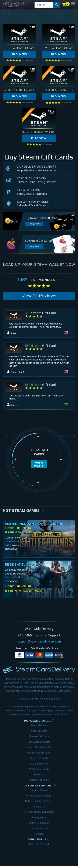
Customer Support (39, 790)
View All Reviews (39, 296)
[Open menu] (73, 3)
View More (39, 464)
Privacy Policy (39, 817)
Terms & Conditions (39, 823)
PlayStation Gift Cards (39, 742)
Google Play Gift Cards (39, 752)
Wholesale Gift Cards (39, 844)
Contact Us (39, 806)
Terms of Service (39, 828)
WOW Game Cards (39, 769)
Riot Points (39, 774)
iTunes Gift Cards (39, 758)
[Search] (56, 5)
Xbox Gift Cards (39, 731)
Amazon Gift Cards (39, 780)
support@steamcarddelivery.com (37, 170)
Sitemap (39, 834)
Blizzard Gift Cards (39, 763)
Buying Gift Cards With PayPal (39, 812)
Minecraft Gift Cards (39, 736)
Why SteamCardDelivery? (39, 795)
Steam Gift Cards (39, 725)
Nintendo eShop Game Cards (39, 747)
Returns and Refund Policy (39, 801)
